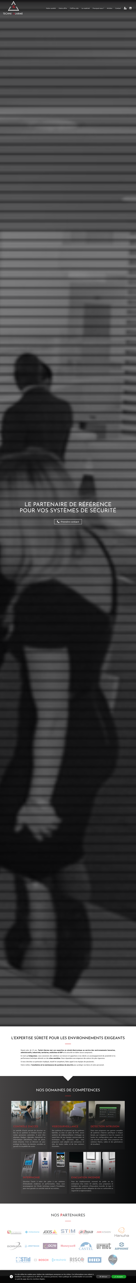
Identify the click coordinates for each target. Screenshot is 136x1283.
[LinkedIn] (130, 8)
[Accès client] (125, 8)
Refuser (104, 1277)
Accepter (120, 1277)
